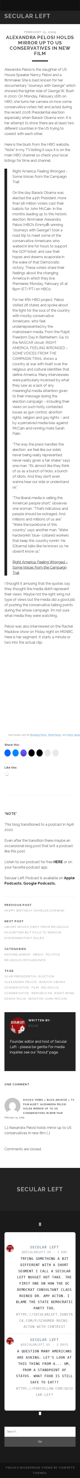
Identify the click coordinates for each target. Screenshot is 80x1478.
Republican (42, 993)
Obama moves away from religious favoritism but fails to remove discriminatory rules (36, 932)
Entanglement (17, 954)
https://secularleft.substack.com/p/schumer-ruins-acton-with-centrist (44, 1320)
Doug (33, 1025)
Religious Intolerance (25, 960)
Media (38, 954)
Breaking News (38, 735)
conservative (16, 987)
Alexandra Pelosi (20, 982)
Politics (53, 954)
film (35, 987)
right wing (64, 993)
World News (54, 735)
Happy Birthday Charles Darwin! (34, 910)
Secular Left (27, 16)
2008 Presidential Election (29, 976)
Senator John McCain (47, 998)
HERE (58, 862)
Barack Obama (52, 982)
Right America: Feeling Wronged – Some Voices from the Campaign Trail (40, 567)
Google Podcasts (39, 883)
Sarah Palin (15, 998)
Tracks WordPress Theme (29, 1467)
